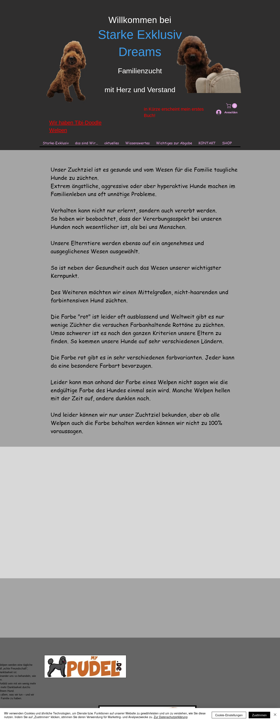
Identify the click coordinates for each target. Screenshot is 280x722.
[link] (232, 105)
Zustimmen (259, 715)
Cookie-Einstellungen (229, 715)
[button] (137, 142)
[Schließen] (275, 715)
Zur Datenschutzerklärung (171, 717)
